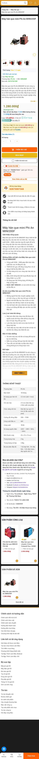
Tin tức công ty (6, 710)
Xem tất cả (19, 602)
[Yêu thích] (30, 3)
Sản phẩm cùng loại (12, 520)
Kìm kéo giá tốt (6, 671)
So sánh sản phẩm (7, 699)
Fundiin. (18, 130)
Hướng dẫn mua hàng (8, 628)
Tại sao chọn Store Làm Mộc (10, 646)
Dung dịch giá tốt (6, 677)
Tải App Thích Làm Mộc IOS (10, 656)
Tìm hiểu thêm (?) (8, 134)
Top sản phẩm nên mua (8, 707)
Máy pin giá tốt (6, 666)
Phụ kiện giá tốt (6, 679)
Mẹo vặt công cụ (6, 705)
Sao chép (7, 174)
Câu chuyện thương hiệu (9, 702)
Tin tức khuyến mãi (7, 694)
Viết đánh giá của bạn (10, 74)
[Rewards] (4, 749)
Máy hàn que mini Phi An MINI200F (10, 593)
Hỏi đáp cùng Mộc (7, 713)
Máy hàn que (15, 10)
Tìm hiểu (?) (16, 120)
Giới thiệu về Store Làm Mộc (10, 643)
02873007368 (17, 189)
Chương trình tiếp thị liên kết (10, 633)
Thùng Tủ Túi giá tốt (7, 682)
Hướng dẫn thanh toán (8, 626)
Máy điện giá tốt (6, 669)
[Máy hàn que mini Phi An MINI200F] (10, 582)
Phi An (13, 79)
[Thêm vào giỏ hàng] (17, 561)
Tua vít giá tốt (5, 674)
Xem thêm (18, 373)
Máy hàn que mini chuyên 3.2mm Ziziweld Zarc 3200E (28, 544)
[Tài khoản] (35, 3)
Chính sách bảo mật (7, 620)
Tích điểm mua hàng (7, 648)
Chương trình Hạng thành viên (10, 651)
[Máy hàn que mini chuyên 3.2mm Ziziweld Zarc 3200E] (28, 532)
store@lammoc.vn (16, 478)
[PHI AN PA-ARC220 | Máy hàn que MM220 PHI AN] (10, 532)
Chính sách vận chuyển (8, 623)
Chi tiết (33, 101)
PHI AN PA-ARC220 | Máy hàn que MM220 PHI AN (10, 544)
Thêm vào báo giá (21, 160)
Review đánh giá (6, 697)
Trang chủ (5, 10)
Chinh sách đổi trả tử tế (8, 617)
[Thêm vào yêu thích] (34, 55)
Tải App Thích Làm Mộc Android (11, 654)
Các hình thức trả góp (8, 631)
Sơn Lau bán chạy (7, 685)
